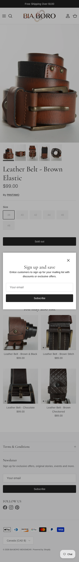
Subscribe (39, 298)
